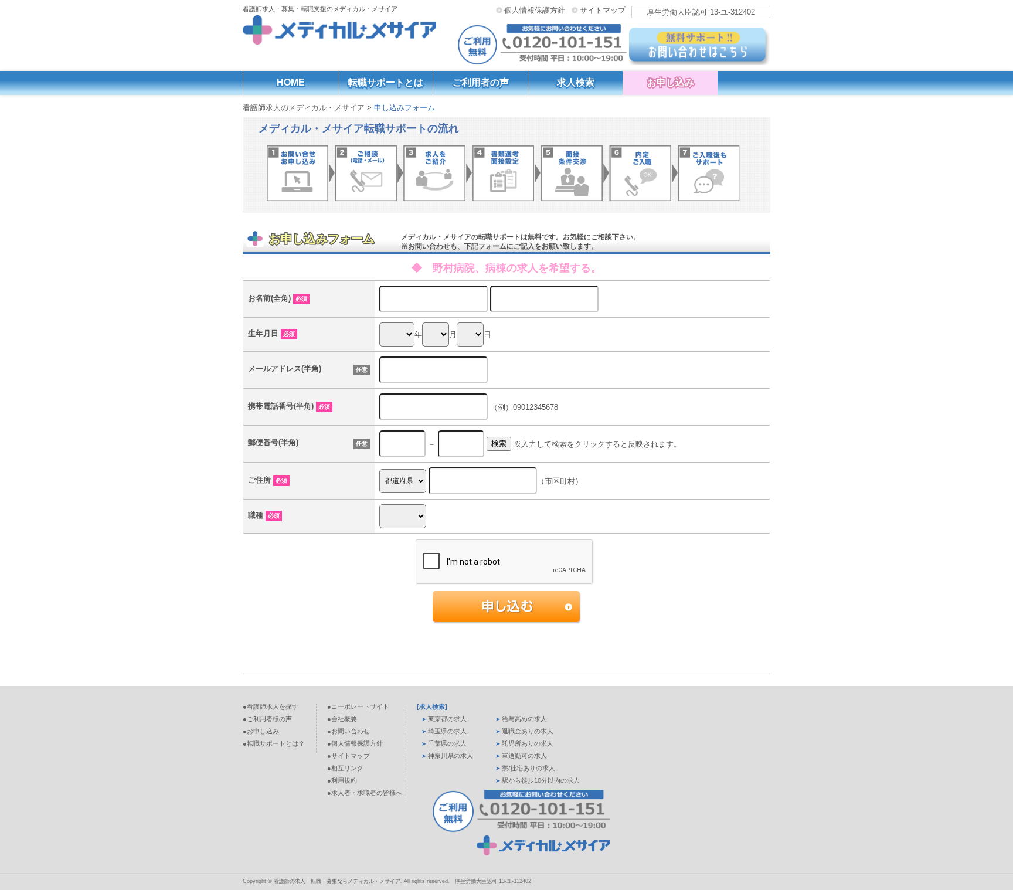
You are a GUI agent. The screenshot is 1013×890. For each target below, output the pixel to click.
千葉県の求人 (447, 743)
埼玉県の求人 (447, 731)
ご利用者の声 (481, 82)
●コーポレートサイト (358, 706)
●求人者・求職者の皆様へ (364, 792)
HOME (291, 82)
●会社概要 (342, 718)
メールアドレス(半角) (284, 368)
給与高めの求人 (524, 718)
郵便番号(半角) (273, 442)
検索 (498, 443)
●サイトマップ (348, 755)
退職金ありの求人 (527, 731)
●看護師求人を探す (270, 706)
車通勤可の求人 (524, 755)
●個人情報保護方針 (355, 743)
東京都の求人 (447, 718)
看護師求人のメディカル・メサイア (304, 107)
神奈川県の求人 (450, 755)
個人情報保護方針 (534, 10)
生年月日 (271, 333)
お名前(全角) (277, 298)
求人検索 (575, 82)
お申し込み (670, 82)
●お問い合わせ (348, 731)
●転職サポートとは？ (274, 743)
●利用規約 (342, 780)
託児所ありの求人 (527, 743)
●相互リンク (345, 768)
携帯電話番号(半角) (289, 406)
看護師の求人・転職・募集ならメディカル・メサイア (337, 881)
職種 (264, 515)
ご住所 (267, 479)
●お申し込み (261, 731)
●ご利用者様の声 (267, 718)
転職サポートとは (385, 82)
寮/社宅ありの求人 (528, 768)
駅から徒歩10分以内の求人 (541, 780)
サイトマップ (603, 10)
